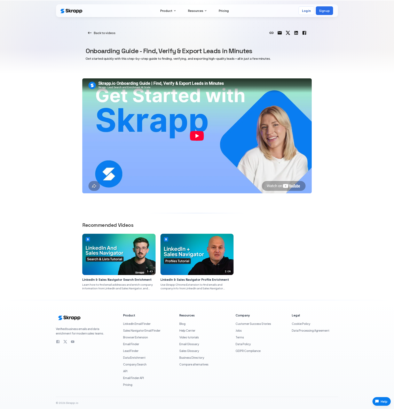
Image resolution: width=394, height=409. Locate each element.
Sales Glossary (189, 351)
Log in (306, 11)
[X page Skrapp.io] (288, 33)
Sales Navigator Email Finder (141, 330)
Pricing (127, 384)
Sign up (324, 11)
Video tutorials (189, 337)
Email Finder (131, 344)
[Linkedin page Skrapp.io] (296, 33)
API (125, 371)
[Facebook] (58, 342)
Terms (240, 337)
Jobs (239, 330)
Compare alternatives (193, 364)
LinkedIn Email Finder (137, 323)
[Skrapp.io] (71, 10)
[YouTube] (73, 342)
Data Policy (243, 344)
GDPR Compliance (248, 351)
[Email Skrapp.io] (280, 33)
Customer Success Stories (253, 323)
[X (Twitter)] (65, 342)
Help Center (187, 330)
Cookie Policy (301, 323)
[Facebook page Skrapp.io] (304, 33)
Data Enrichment (134, 357)
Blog (182, 323)
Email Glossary (189, 344)
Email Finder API (133, 378)
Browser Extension (135, 337)
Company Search (135, 364)
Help (384, 401)
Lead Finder (131, 351)
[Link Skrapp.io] (271, 33)
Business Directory (191, 357)
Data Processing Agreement (310, 330)
